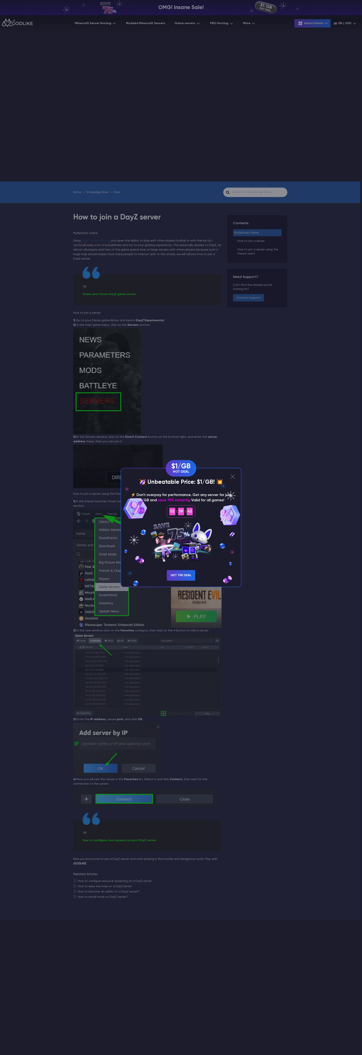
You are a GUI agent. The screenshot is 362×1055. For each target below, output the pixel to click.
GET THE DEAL (181, 575)
